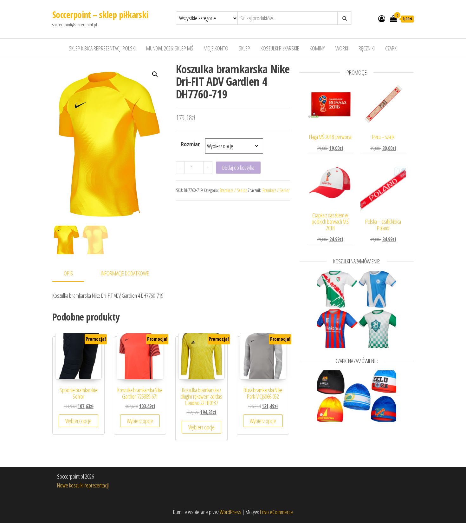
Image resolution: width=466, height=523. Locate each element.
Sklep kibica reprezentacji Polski (102, 48)
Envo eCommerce (276, 512)
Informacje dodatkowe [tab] (125, 273)
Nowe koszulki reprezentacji (83, 485)
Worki (341, 48)
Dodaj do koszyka (238, 167)
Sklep (244, 48)
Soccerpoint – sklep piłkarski (100, 15)
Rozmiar (190, 144)
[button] (155, 74)
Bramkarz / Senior (233, 190)
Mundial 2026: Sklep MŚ (169, 48)
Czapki (391, 48)
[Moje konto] (381, 18)
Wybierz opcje (78, 421)
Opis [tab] (68, 273)
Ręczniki (367, 48)
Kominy (317, 48)
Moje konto (216, 48)
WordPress (230, 512)
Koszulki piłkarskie (280, 48)
